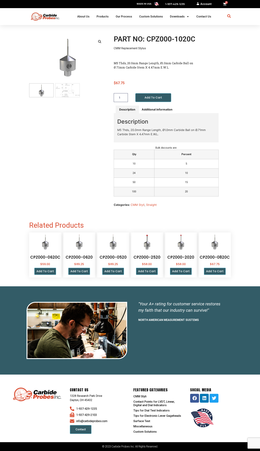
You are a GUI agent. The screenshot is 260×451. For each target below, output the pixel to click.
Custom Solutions (151, 16)
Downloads (177, 16)
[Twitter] (214, 398)
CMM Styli (138, 205)
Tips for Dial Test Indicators (151, 410)
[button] (100, 41)
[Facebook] (194, 398)
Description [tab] (127, 109)
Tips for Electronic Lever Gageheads (157, 415)
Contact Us (203, 16)
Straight (151, 205)
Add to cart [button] (45, 271)
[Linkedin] (204, 398)
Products (103, 16)
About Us (83, 16)
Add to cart (153, 97)
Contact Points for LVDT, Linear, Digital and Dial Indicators (154, 403)
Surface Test (141, 421)
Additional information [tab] (157, 109)
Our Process (124, 16)
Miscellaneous (142, 426)
